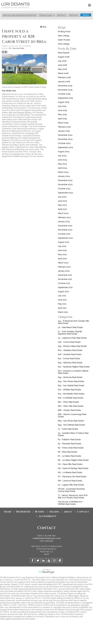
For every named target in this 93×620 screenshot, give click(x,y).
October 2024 (64, 143)
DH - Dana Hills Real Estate (70, 464)
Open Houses (64, 40)
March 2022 (63, 263)
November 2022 (65, 230)
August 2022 (63, 242)
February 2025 (64, 127)
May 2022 (62, 254)
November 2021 (65, 279)
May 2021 (62, 304)
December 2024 (65, 135)
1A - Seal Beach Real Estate (70, 327)
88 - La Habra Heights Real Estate (73, 460)
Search (86, 15)
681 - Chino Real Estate (68, 402)
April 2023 (62, 209)
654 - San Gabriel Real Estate (71, 385)
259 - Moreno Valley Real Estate (72, 346)
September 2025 (65, 98)
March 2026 (63, 73)
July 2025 (62, 106)
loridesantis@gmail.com (47, 538)
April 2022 (62, 258)
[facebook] (32, 561)
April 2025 (62, 118)
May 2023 (62, 205)
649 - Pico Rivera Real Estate (71, 381)
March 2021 (63, 312)
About (68, 511)
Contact (83, 511)
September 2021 (65, 287)
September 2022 (65, 238)
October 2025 (64, 94)
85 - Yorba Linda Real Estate (70, 448)
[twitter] (38, 561)
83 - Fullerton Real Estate (69, 439)
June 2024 (62, 160)
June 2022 (62, 250)
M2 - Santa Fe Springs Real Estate (73, 468)
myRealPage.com (46, 572)
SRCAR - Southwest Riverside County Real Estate (71, 490)
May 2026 (62, 69)
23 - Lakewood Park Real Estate (72, 338)
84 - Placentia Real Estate (69, 443)
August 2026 (63, 57)
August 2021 (63, 291)
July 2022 (62, 246)
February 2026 (64, 77)
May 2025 (62, 114)
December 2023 (65, 180)
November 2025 (65, 90)
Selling (54, 511)
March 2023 (63, 213)
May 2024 (62, 164)
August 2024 (63, 151)
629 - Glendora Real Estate (70, 362)
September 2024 (65, 147)
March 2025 (63, 123)
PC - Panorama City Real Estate (72, 476)
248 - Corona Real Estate (69, 342)
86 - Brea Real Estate (16, 48)
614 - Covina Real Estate (69, 358)
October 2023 (64, 188)
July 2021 (62, 295)
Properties (23, 511)
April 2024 (62, 168)
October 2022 (64, 234)
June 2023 (62, 201)
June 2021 (62, 300)
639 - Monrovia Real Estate (70, 377)
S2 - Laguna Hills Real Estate (71, 485)
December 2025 (65, 86)
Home (7, 511)
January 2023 (64, 221)
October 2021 (64, 283)
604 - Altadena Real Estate (70, 350)
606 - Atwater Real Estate (69, 354)
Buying (40, 511)
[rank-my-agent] (60, 561)
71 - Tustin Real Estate (68, 429)
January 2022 (64, 271)
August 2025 (63, 102)
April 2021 (62, 308)
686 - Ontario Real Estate (69, 410)
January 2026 (64, 81)
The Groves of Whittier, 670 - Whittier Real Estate (71, 503)
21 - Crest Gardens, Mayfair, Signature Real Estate (70, 332)
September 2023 (65, 193)
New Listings (63, 36)
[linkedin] (43, 561)
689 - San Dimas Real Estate (71, 421)
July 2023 (62, 197)
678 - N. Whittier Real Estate (70, 398)
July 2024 (62, 156)
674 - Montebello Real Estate (71, 394)
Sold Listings (63, 44)
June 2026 (62, 65)
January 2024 (64, 176)
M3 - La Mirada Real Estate (70, 472)
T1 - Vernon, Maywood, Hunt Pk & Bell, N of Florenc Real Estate (73, 496)
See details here (9, 90)
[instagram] (54, 561)
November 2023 (65, 184)
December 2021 (65, 275)
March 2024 (63, 172)
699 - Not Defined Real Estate (71, 425)
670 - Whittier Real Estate (69, 389)
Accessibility (47, 516)
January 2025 (64, 131)
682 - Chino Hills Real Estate (70, 406)
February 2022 (64, 267)
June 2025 (62, 110)
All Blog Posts (64, 31)
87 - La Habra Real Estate (69, 456)
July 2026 (62, 61)
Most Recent (63, 53)
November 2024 (65, 139)
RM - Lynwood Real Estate (70, 481)
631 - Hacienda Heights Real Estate (73, 367)
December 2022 (65, 226)
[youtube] (49, 561)
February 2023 (64, 217)
